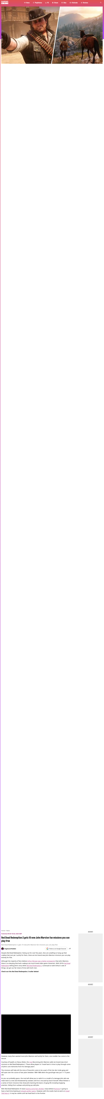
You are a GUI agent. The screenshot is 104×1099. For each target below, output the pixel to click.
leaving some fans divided (35, 1089)
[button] (70, 949)
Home (3, 931)
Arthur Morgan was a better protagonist (41, 961)
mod (30, 1062)
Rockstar (57, 1089)
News (8, 931)
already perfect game (28, 1091)
